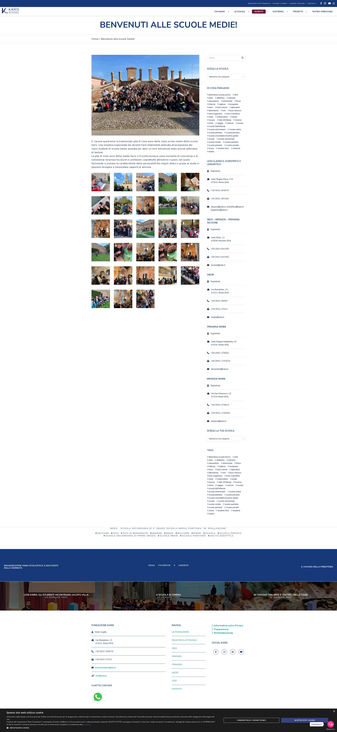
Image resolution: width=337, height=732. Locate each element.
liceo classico (235, 110)
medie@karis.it (217, 317)
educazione (214, 101)
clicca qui (87, 724)
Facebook (164, 565)
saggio (220, 123)
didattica (220, 97)
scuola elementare (217, 129)
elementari (227, 101)
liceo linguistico (215, 113)
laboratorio (214, 110)
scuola (240, 123)
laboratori (235, 107)
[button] (111, 728)
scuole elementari (226, 138)
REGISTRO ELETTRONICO (259, 3)
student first (223, 148)
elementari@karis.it (219, 369)
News (114, 528)
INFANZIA (176, 656)
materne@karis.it (218, 421)
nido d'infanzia (225, 120)
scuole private (232, 145)
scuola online (235, 129)
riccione (238, 120)
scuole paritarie (231, 142)
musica (212, 120)
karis (211, 107)
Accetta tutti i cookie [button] (304, 720)
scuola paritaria (215, 132)
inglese (222, 104)
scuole (212, 138)
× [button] (334, 711)
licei (224, 110)
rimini (211, 123)
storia (211, 148)
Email (151, 565)
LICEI (174, 680)
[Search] (243, 58)
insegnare (233, 104)
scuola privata (231, 533)
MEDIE (175, 672)
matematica (222, 116)
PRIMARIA (177, 664)
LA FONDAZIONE (180, 632)
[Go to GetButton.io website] (330, 729)
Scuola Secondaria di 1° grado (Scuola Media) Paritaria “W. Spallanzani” (174, 528)
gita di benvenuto (135, 533)
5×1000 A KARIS (280, 3)
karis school (222, 107)
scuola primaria (232, 132)
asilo (211, 97)
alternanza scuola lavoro (220, 94)
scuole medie (215, 142)
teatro (211, 151)
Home (94, 38)
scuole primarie (215, 145)
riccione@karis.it (218, 265)
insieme (157, 533)
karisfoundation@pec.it (105, 667)
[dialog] (168, 720)
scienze (230, 123)
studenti (236, 148)
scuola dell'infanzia (217, 126)
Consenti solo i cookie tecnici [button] (251, 720)
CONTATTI (311, 3)
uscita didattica (222, 535)
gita (116, 533)
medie (234, 116)
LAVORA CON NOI (297, 3)
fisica (238, 101)
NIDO (174, 648)
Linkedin (184, 565)
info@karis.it (101, 675)
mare (211, 116)
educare (231, 97)
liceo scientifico (233, 113)
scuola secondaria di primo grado (223, 135)
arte (236, 94)
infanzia (212, 104)
